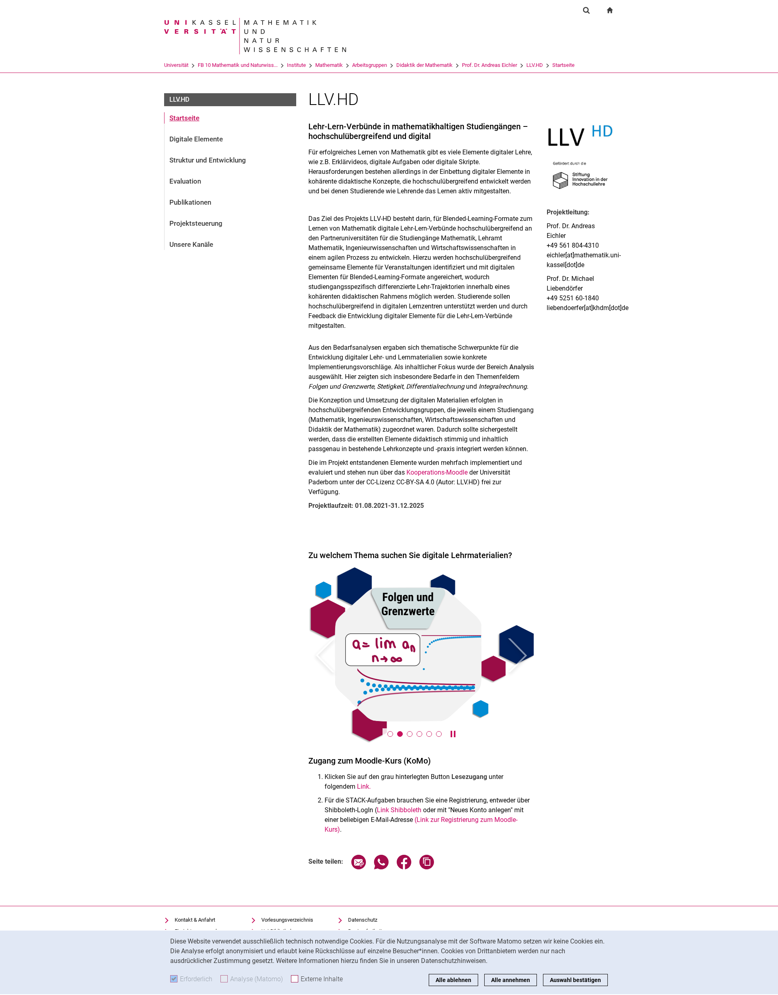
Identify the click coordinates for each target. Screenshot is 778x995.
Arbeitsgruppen (369, 65)
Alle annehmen (510, 980)
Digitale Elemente (196, 139)
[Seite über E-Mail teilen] (358, 867)
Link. (364, 786)
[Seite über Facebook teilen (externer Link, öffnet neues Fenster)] (404, 867)
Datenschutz (362, 920)
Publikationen (190, 202)
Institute (296, 65)
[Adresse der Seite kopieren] (426, 867)
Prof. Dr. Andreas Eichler (489, 65)
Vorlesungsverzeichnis (287, 920)
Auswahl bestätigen (575, 980)
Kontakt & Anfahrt (195, 920)
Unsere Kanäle (191, 244)
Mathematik (329, 65)
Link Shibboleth (399, 810)
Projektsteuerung (195, 223)
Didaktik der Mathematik (424, 65)
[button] (325, 655)
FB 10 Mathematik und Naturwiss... (238, 65)
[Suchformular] (586, 10)
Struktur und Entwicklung (207, 160)
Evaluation (185, 181)
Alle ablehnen (453, 980)
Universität (176, 65)
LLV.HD (534, 65)
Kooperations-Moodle (437, 472)
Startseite (563, 65)
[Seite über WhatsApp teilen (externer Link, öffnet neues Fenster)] (381, 867)
